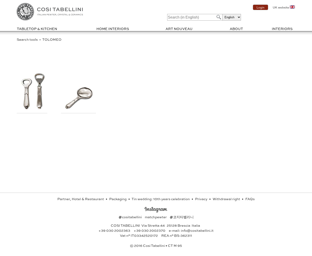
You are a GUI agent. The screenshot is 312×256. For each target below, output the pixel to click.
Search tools (27, 39)
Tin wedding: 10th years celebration (161, 198)
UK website (281, 7)
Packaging (118, 198)
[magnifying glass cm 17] (79, 108)
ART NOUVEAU (179, 28)
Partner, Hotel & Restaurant (81, 198)
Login (260, 7)
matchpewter (156, 216)
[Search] (218, 17)
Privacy (201, 198)
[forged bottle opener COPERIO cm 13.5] (39, 108)
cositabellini (131, 216)
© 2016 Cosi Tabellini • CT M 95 (156, 245)
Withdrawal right (227, 198)
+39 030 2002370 (149, 230)
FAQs (250, 198)
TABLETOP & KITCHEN (37, 28)
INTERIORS (282, 28)
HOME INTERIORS (112, 28)
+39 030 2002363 (114, 230)
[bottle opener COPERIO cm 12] (27, 108)
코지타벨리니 (182, 216)
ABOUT (236, 28)
